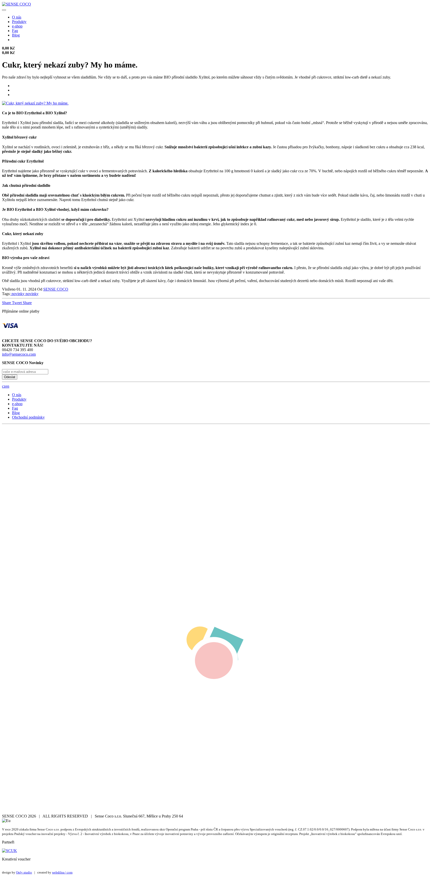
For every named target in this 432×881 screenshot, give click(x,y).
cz (4, 386)
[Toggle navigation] (4, 10)
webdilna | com (62, 872)
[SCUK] (9, 850)
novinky (17, 294)
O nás (16, 17)
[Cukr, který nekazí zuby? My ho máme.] (35, 103)
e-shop (17, 26)
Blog (16, 35)
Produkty (19, 22)
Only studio (24, 872)
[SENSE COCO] (16, 4)
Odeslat (9, 377)
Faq (15, 31)
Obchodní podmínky (28, 417)
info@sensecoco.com (19, 354)
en (7, 386)
